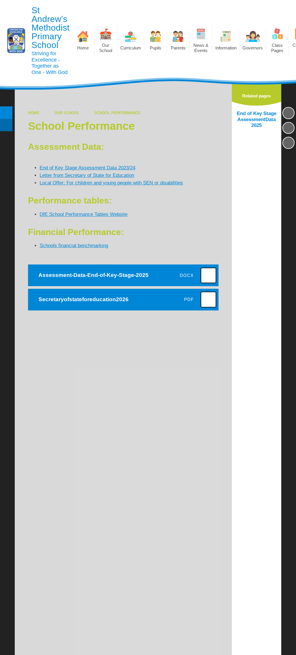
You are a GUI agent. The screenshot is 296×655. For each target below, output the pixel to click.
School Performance (117, 113)
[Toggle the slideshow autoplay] (288, 113)
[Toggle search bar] (6, 112)
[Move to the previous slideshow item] (288, 128)
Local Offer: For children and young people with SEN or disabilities (111, 183)
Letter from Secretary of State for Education (87, 175)
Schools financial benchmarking (74, 245)
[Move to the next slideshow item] (288, 143)
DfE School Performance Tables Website (83, 214)
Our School (66, 113)
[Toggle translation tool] (6, 125)
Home (33, 113)
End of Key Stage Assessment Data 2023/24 (87, 168)
